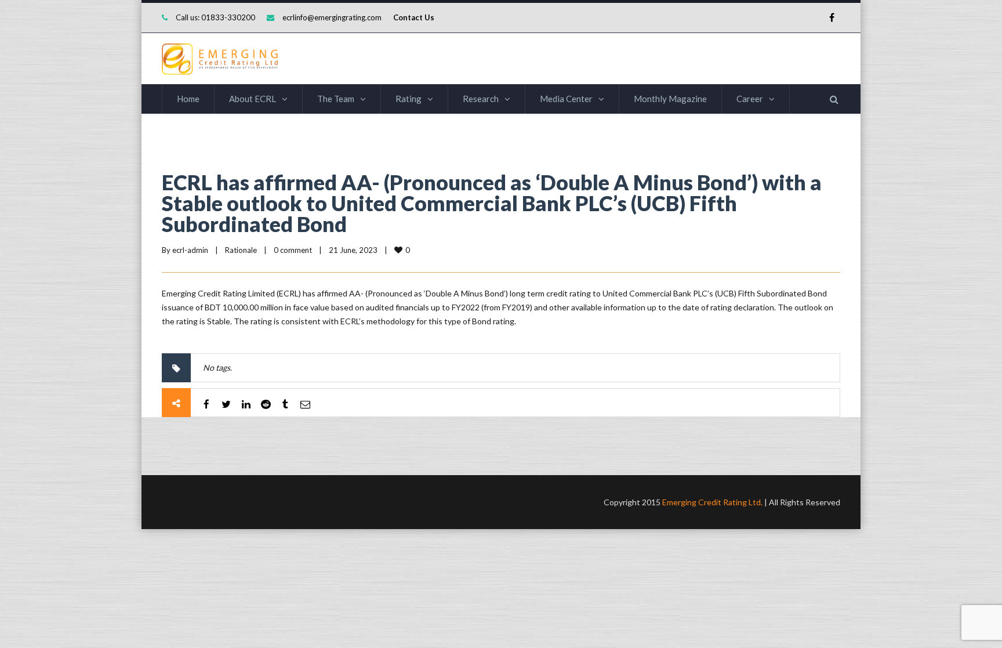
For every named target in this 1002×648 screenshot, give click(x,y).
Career (749, 98)
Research (481, 98)
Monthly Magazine (670, 98)
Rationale (241, 250)
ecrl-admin (190, 250)
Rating (408, 98)
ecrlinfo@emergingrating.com (332, 17)
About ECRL (252, 98)
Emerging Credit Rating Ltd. (712, 502)
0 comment (293, 250)
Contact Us (413, 17)
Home (188, 98)
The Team (335, 98)
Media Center (566, 98)
